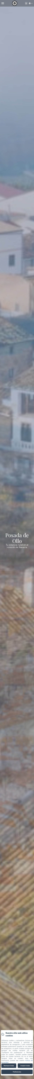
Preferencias (17, 1072)
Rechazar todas (9, 1065)
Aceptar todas (25, 1065)
